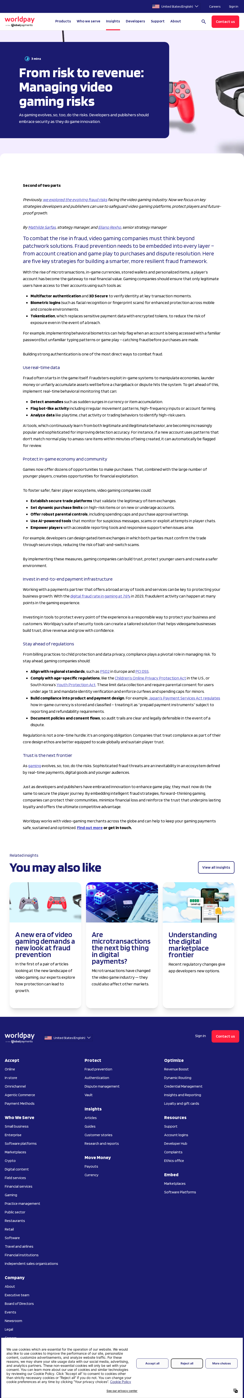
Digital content (17, 1169)
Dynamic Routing (177, 1077)
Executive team (17, 1295)
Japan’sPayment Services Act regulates (184, 697)
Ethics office (174, 1160)
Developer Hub (175, 1143)
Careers (214, 6)
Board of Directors (19, 1303)
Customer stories (98, 1135)
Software (12, 1238)
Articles (91, 1117)
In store (11, 1077)
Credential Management (183, 1086)
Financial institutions (22, 1255)
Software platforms (21, 1143)
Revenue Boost (176, 1069)
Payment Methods (20, 1103)
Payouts (91, 1166)
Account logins (176, 1135)
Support (158, 21)
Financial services (18, 1186)
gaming (34, 765)
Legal (9, 1329)
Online (10, 1069)
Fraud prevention (98, 1069)
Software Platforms (180, 1192)
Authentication (97, 1077)
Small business (17, 1126)
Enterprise (13, 1135)
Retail (9, 1229)
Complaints (173, 1152)
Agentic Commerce (20, 1095)
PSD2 (105, 671)
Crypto (10, 1160)
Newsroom (13, 1320)
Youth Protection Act (76, 684)
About (10, 1286)
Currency (91, 1175)
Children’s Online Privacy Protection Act (150, 677)
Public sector (15, 1212)
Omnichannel (15, 1086)
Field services (15, 1177)
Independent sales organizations (31, 1263)
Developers (135, 21)
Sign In (233, 6)
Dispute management (102, 1086)
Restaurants (15, 1220)
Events (10, 1312)
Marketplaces (15, 1152)
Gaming (11, 1195)
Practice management (22, 1203)
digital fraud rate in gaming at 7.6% (100, 595)
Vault (89, 1095)
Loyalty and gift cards (181, 1103)
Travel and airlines (19, 1246)
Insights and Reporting (182, 1095)
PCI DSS (142, 671)
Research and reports (102, 1143)
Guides (90, 1126)
